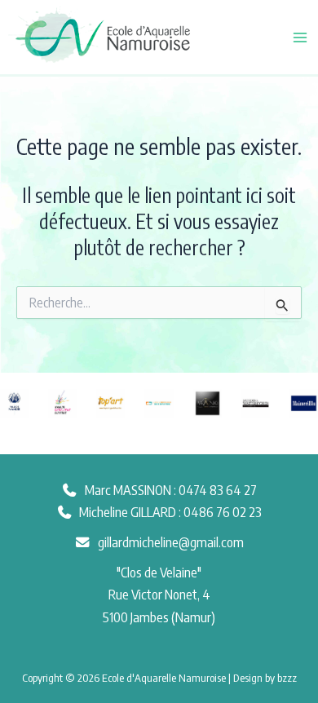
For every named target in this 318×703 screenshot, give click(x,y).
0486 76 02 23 (222, 511)
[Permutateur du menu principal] (299, 37)
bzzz (287, 677)
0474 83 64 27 (218, 489)
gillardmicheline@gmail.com (171, 541)
